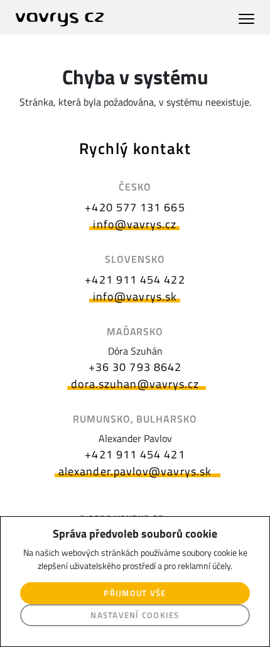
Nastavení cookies (134, 615)
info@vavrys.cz (134, 224)
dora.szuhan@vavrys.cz (135, 383)
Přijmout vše (135, 593)
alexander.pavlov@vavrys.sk (135, 471)
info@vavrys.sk (135, 296)
